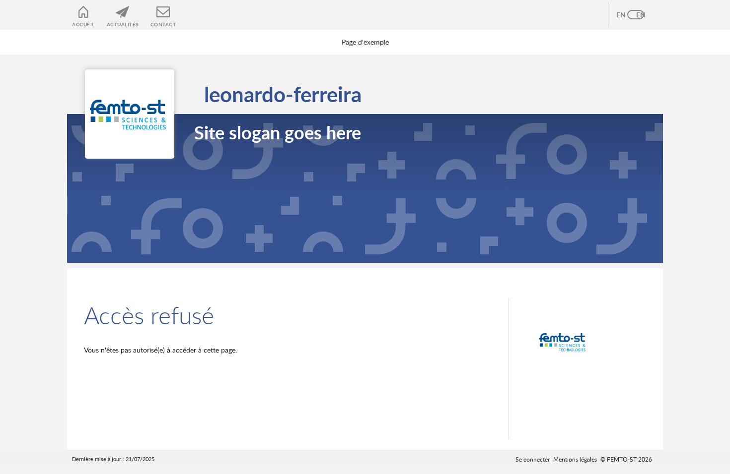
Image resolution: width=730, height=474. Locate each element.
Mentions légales (575, 459)
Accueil (83, 24)
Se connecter (532, 459)
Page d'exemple (365, 42)
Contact (163, 24)
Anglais (626, 14)
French (646, 14)
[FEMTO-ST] (563, 342)
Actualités (123, 24)
